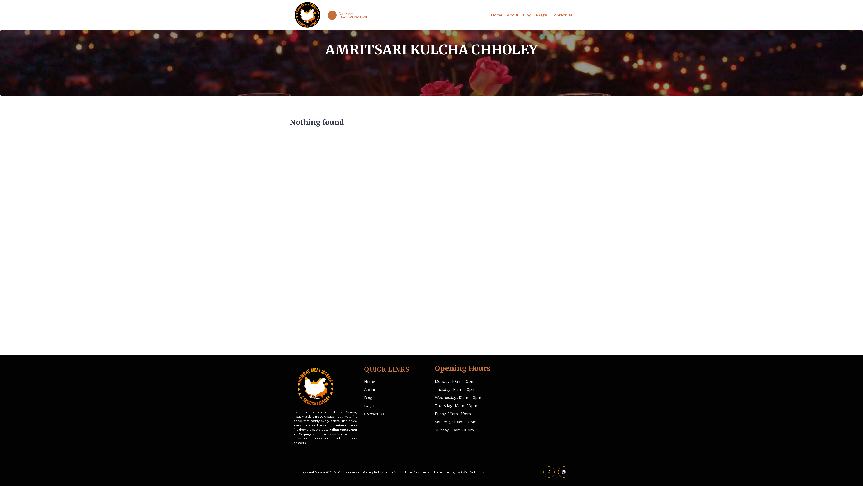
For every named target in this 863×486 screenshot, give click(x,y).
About (512, 15)
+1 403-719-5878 (353, 17)
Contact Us (562, 15)
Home (497, 15)
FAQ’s (541, 15)
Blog (527, 15)
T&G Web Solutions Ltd (472, 472)
